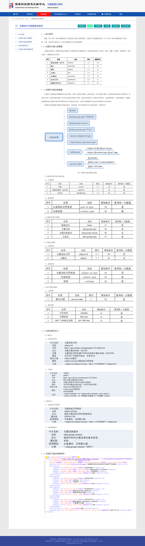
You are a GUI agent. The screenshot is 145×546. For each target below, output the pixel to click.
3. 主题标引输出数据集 (24, 42)
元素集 (107, 26)
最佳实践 (44, 14)
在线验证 (78, 14)
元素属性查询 (91, 14)
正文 (90, 26)
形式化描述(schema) (60, 14)
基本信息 (81, 26)
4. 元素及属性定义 (23, 45)
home (27, 19)
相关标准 (115, 26)
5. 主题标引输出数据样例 (25, 49)
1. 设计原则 (20, 34)
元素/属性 (98, 26)
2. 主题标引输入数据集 (24, 38)
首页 (16, 14)
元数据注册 (107, 14)
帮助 (120, 14)
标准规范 (30, 14)
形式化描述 (125, 26)
